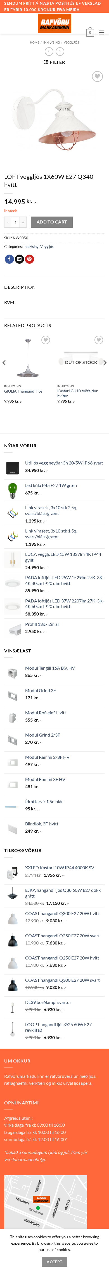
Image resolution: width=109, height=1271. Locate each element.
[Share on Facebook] (9, 259)
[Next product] (49, 51)
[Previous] (4, 373)
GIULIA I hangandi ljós (23, 391)
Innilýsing (51, 42)
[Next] (104, 373)
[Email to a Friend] (19, 259)
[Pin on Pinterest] (29, 259)
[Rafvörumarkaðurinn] (54, 23)
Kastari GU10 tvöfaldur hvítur (77, 393)
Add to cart (52, 221)
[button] (90, 32)
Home (34, 42)
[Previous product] (60, 51)
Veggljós (71, 42)
